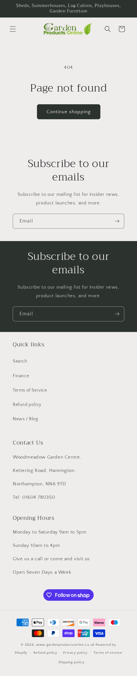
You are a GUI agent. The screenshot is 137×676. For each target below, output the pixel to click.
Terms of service (108, 653)
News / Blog (25, 419)
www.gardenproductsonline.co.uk (65, 645)
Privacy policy (75, 653)
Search (20, 361)
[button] (13, 29)
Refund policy (27, 404)
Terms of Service (30, 390)
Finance (21, 375)
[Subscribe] (117, 221)
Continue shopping (69, 111)
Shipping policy (71, 662)
